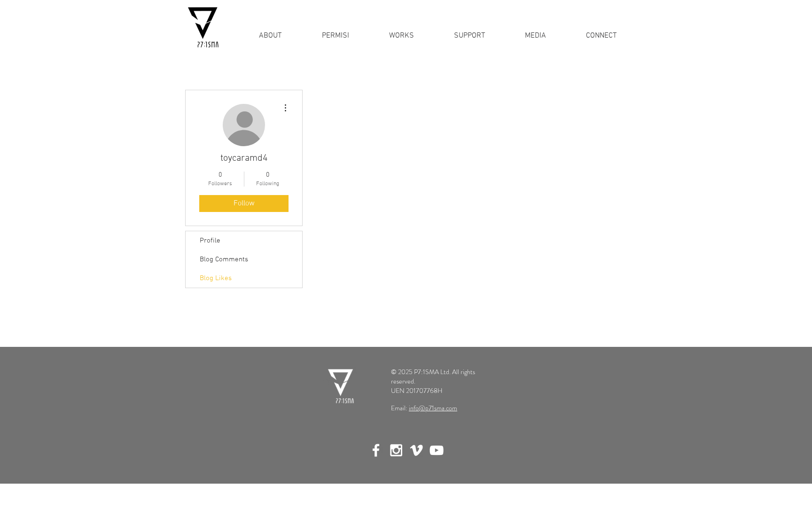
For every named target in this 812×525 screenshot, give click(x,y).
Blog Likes (216, 278)
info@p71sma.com (433, 408)
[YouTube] (436, 450)
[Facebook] (375, 450)
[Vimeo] (416, 450)
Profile (210, 240)
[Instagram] (396, 450)
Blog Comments (224, 259)
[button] (401, 35)
